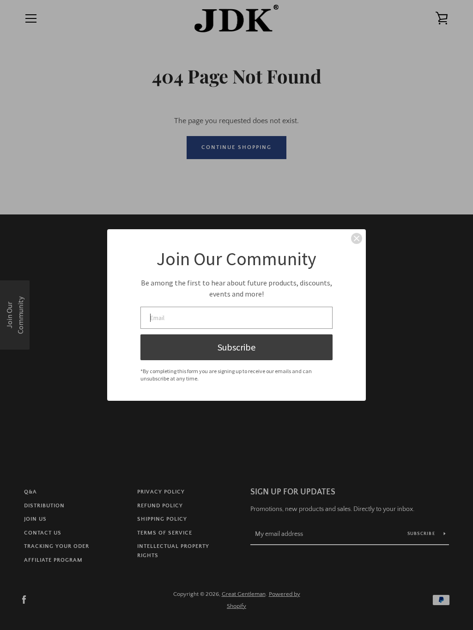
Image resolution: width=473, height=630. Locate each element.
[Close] (356, 238)
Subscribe (236, 347)
